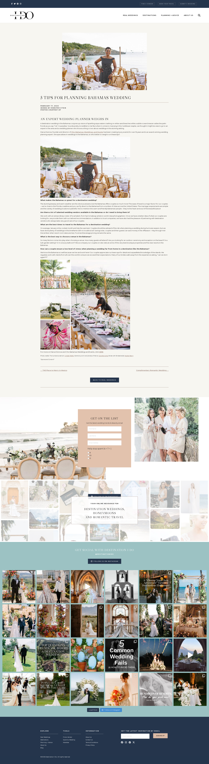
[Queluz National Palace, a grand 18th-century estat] (121, 620)
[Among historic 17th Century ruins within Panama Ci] (190, 689)
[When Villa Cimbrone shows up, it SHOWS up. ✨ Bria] (87, 586)
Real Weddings (130, 15)
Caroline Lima (103, 356)
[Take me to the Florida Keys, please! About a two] (190, 586)
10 (90, 455)
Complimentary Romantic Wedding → (152, 370)
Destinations (149, 15)
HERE (101, 352)
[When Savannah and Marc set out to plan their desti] (87, 620)
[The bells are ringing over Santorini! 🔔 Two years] (121, 586)
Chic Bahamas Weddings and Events (87, 132)
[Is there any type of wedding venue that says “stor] (53, 689)
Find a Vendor (147, 3)
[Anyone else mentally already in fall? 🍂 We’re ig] (53, 620)
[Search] (197, 15)
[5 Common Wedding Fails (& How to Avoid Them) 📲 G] (121, 655)
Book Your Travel (166, 3)
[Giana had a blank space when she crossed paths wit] (87, 689)
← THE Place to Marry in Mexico (53, 370)
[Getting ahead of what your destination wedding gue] (53, 655)
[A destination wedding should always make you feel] (53, 586)
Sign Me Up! (160, 736)
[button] (122, 742)
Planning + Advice (170, 15)
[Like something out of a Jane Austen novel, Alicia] (190, 620)
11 (90, 458)
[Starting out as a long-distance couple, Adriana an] (121, 689)
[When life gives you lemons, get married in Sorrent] (18, 620)
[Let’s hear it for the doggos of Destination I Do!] (18, 586)
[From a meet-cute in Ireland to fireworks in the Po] (155, 655)
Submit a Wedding (187, 3)
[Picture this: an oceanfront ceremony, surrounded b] (155, 689)
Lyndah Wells (69, 356)
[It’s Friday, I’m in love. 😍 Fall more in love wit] (18, 689)
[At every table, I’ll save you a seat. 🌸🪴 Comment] (87, 655)
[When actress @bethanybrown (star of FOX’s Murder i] (155, 586)
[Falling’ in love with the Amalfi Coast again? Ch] (190, 655)
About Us (188, 15)
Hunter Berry (129, 356)
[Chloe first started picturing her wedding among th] (18, 655)
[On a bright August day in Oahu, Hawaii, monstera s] (155, 620)
